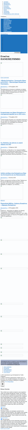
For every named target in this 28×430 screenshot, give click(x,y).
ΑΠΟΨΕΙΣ (6, 11)
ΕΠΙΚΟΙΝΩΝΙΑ (8, 31)
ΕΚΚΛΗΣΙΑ (7, 26)
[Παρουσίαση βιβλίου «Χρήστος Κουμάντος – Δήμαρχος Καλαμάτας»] (12, 199)
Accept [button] (6, 381)
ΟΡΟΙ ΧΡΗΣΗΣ (7, 367)
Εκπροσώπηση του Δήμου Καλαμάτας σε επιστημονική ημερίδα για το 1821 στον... (13, 113)
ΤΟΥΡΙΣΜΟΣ (7, 28)
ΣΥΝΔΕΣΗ (6, 368)
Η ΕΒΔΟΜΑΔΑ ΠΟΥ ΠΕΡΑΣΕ (11, 14)
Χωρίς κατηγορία (5, 77)
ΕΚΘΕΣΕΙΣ (6, 24)
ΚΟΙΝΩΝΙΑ (7, 7)
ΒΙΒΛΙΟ (3, 200)
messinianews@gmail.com (13, 364)
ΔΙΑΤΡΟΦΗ (7, 12)
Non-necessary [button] (4, 417)
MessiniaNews (4, 86)
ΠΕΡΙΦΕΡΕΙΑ (7, 4)
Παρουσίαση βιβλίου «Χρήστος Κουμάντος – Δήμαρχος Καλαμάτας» (14, 204)
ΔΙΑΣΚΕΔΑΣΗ (7, 22)
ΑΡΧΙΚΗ (6, 1)
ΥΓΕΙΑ (5, 30)
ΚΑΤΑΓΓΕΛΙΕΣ (8, 27)
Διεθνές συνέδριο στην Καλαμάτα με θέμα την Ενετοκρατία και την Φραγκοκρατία (13, 174)
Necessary (4, 408)
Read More (10, 381)
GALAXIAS (7, 372)
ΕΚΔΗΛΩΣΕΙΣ (7, 23)
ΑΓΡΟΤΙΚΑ (7, 19)
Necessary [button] (3, 406)
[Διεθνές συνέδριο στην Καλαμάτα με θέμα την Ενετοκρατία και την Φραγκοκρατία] (12, 168)
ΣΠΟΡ (5, 10)
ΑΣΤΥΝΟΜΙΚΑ (8, 20)
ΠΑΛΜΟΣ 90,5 (7, 371)
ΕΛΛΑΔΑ (6, 6)
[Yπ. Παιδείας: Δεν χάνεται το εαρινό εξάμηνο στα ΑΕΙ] (12, 138)
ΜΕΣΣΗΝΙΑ (7, 3)
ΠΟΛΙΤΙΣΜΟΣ (7, 8)
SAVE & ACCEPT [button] (5, 428)
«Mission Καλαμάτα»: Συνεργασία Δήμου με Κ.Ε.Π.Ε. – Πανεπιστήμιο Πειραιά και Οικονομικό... (13, 82)
